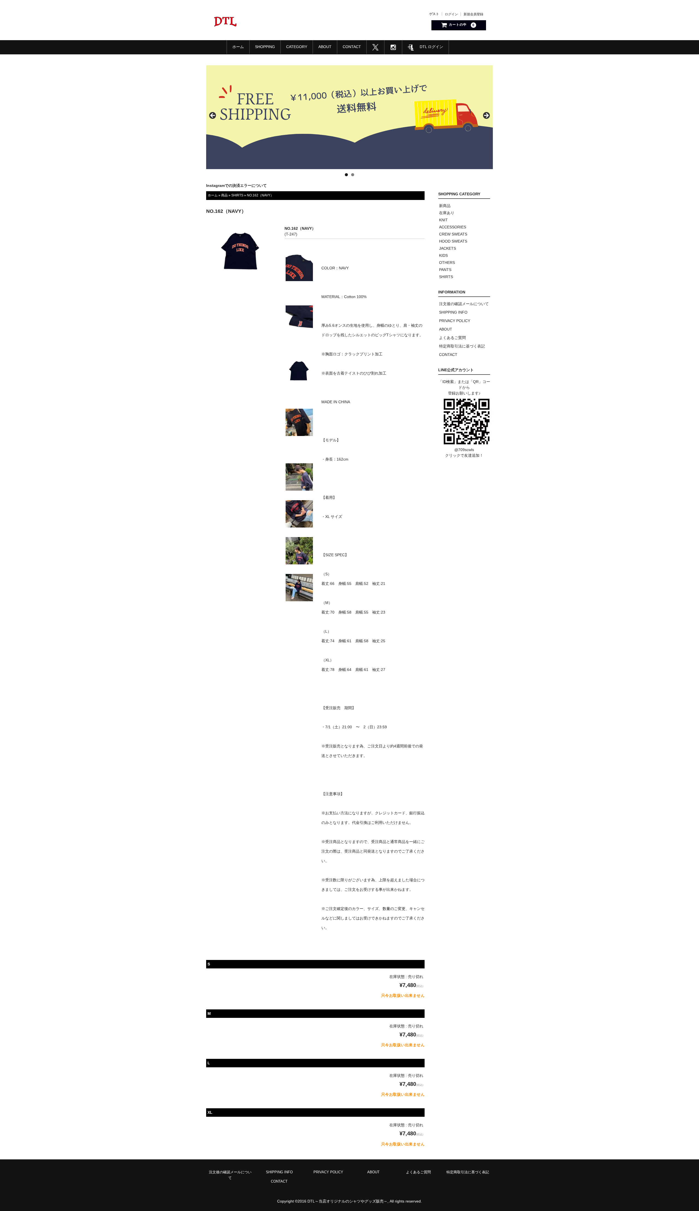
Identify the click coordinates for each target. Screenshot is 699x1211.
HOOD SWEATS (453, 241)
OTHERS (447, 262)
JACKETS (447, 248)
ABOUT (324, 47)
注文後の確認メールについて (464, 304)
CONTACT (352, 47)
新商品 (445, 206)
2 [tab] (352, 174)
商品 (224, 195)
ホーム (238, 47)
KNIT (443, 220)
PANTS (445, 269)
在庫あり (446, 213)
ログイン (451, 14)
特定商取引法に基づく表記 (462, 346)
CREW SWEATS (453, 234)
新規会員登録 (473, 14)
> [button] (486, 116)
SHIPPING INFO (453, 312)
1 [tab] (346, 174)
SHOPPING (265, 47)
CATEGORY (296, 47)
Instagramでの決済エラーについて (236, 185)
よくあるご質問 (452, 337)
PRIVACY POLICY (454, 321)
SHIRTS (237, 195)
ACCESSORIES (452, 227)
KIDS (443, 255)
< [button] (213, 116)
